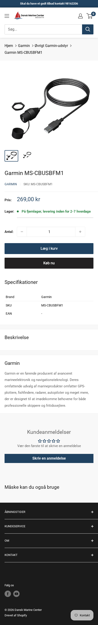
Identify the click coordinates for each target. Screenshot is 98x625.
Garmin (24, 46)
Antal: (9, 232)
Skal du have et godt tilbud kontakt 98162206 (49, 3)
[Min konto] (80, 15)
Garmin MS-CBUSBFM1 (23, 52)
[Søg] (87, 29)
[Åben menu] (7, 16)
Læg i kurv (49, 248)
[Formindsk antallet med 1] (22, 232)
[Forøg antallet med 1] (80, 232)
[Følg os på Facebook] (8, 594)
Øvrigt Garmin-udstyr (51, 46)
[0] (90, 16)
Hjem (9, 46)
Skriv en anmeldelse (49, 458)
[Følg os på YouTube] (16, 594)
